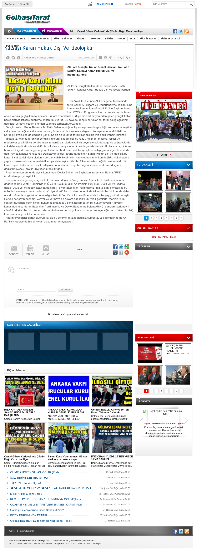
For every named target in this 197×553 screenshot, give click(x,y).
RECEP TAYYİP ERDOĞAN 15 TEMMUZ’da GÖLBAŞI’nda (45, 499)
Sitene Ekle (25, 4)
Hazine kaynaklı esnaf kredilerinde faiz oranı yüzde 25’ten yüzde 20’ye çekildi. (112, 461)
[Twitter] (14, 57)
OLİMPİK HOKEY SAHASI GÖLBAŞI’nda (34, 472)
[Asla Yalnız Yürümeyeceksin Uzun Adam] (150, 353)
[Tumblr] (115, 252)
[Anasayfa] (9, 31)
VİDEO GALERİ (145, 337)
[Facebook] (9, 57)
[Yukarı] (46, 250)
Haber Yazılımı (83, 543)
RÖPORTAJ (145, 401)
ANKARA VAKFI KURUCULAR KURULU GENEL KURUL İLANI (66, 414)
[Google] (19, 57)
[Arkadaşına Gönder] (106, 57)
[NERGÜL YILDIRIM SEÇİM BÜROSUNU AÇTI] (178, 202)
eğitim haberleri (27, 531)
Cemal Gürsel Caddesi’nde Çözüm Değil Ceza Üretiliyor (110, 30)
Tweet (80, 249)
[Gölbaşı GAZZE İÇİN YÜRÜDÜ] (150, 181)
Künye (12, 531)
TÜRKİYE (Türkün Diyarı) (25, 483)
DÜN (154, 237)
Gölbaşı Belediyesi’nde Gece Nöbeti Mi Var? (37, 509)
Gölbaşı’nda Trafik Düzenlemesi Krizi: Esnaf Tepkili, (41, 520)
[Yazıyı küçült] (119, 57)
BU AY (173, 237)
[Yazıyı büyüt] (128, 57)
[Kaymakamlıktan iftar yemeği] (178, 181)
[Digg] (121, 252)
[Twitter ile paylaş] (181, 31)
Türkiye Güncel (46, 58)
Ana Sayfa (9, 4)
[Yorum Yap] (101, 57)
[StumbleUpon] (126, 252)
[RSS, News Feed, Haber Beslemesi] (186, 31)
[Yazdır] (111, 57)
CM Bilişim (96, 543)
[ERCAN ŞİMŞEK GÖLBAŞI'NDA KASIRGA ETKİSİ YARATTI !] (178, 375)
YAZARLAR (143, 246)
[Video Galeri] (52, 31)
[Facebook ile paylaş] (175, 31)
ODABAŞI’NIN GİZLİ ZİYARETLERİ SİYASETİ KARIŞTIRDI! (46, 504)
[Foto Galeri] (27, 31)
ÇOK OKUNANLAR (147, 228)
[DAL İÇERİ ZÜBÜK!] (150, 375)
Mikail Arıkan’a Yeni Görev (26, 493)
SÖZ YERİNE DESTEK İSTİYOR (29, 477)
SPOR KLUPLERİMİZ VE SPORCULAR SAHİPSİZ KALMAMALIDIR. (51, 488)
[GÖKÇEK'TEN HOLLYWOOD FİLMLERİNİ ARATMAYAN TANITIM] (178, 353)
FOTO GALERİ (145, 164)
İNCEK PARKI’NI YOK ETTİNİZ (29, 515)
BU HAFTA (163, 237)
